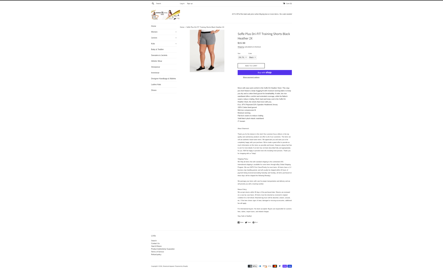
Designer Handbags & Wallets (163, 79)
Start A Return (156, 246)
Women (164, 32)
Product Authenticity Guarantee (163, 249)
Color (250, 53)
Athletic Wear (156, 61)
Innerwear (155, 73)
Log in (182, 3)
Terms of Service (157, 252)
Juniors (164, 38)
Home (153, 26)
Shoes (153, 90)
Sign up (190, 3)
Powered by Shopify (181, 266)
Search (154, 241)
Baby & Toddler (157, 49)
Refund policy (156, 254)
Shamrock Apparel (168, 266)
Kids (164, 44)
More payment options (251, 77)
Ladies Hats (156, 84)
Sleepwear (155, 67)
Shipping (241, 47)
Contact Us (155, 243)
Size (239, 53)
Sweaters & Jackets (159, 55)
